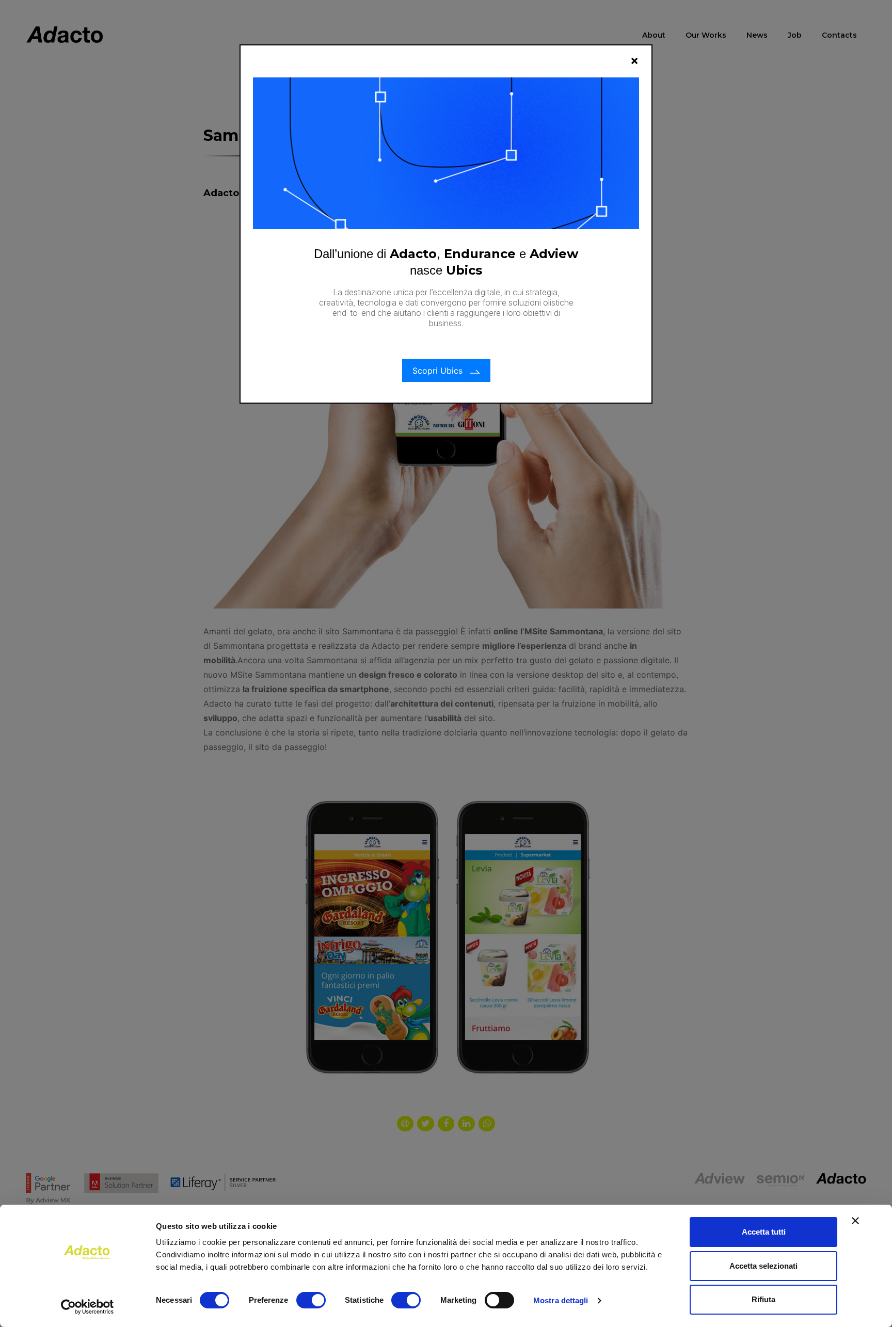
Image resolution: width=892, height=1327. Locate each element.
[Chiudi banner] (855, 1220)
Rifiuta (763, 1299)
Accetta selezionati (763, 1265)
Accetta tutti (764, 1231)
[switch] (311, 1300)
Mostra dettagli (560, 1300)
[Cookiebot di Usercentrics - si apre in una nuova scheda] (87, 1307)
